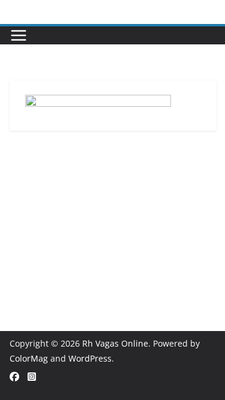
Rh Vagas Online (115, 343)
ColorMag (29, 358)
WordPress (90, 358)
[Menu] (19, 35)
